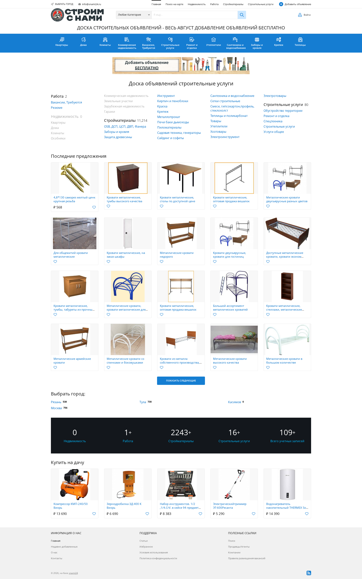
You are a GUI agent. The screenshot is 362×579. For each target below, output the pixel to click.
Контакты (56, 558)
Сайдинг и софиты (170, 138)
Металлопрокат (168, 117)
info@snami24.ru (91, 4)
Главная (156, 4)
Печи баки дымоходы (173, 122)
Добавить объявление (298, 4)
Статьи (144, 540)
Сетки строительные (225, 101)
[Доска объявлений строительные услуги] (77, 14)
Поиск (231, 540)
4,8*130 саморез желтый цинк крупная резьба (74, 199)
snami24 (73, 573)
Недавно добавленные (64, 546)
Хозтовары (218, 131)
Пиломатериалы (169, 127)
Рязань (56, 402)
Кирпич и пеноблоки (172, 101)
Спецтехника (273, 121)
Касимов (234, 402)
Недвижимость (197, 4)
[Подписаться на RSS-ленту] (309, 573)
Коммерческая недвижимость (127, 46)
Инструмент (166, 96)
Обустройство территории (283, 111)
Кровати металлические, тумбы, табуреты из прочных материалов (74, 309)
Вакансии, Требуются (148, 46)
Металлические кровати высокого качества (230, 360)
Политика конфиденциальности (158, 558)
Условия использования (154, 552)
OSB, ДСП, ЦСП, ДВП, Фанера (125, 126)
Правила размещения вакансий (246, 558)
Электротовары (275, 96)
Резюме (56, 108)
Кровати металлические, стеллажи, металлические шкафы (284, 309)
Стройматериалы (233, 4)
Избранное (146, 546)
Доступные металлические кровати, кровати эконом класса (284, 256)
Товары (215, 121)
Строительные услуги (260, 4)
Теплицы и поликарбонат (229, 116)
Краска (162, 106)
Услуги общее (274, 132)
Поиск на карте (174, 4)
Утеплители (213, 45)
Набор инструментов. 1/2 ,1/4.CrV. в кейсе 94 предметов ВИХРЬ (181, 507)
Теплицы (300, 45)
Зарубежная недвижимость (124, 106)
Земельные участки (118, 101)
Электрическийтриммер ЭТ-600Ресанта (229, 505)
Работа (214, 4)
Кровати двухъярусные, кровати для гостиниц (229, 254)
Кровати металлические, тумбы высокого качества (124, 199)
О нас (54, 552)
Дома (83, 45)
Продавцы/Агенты (239, 546)
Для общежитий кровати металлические (71, 254)
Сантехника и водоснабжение (236, 46)
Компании (234, 552)
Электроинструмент (224, 137)
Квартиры (61, 45)
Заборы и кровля (257, 46)
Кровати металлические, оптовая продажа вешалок (231, 199)
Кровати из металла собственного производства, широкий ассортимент (179, 362)
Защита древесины (118, 137)
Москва (56, 408)
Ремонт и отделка (192, 46)
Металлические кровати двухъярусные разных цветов (287, 199)
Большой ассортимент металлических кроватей (230, 307)
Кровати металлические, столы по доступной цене (177, 199)
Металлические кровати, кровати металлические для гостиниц (126, 309)
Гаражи (109, 112)
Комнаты (105, 45)
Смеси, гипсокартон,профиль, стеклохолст (232, 108)
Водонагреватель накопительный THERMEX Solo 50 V (287, 507)
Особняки (58, 138)
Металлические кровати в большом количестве (284, 360)
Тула (143, 402)
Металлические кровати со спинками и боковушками (125, 360)
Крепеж (278, 45)
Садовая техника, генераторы (179, 133)
